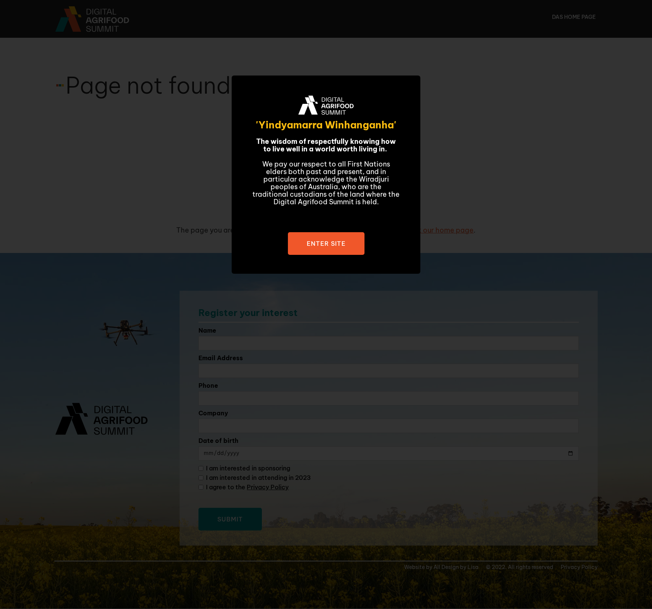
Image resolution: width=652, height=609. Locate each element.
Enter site (326, 243)
